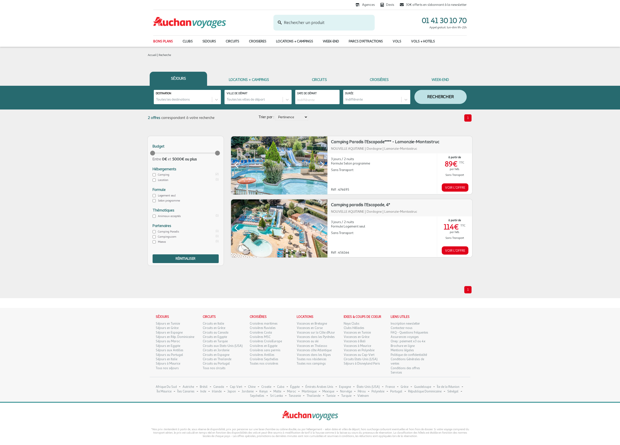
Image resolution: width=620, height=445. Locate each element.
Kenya (263, 391)
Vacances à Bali (354, 341)
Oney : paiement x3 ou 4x (408, 341)
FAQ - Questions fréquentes (409, 333)
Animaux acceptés (169, 216)
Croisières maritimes (264, 324)
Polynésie (378, 391)
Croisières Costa (261, 333)
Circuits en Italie (213, 324)
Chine (252, 387)
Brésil (204, 387)
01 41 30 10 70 (444, 20)
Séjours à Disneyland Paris (362, 364)
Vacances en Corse (310, 328)
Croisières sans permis (265, 350)
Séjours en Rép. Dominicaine (175, 337)
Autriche (188, 387)
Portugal (396, 391)
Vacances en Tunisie (357, 333)
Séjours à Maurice (168, 364)
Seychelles (257, 396)
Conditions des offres (405, 368)
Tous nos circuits (214, 368)
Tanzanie (295, 396)
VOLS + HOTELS (423, 41)
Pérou (362, 391)
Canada (218, 387)
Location (163, 180)
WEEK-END (331, 41)
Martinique (309, 391)
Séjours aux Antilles (169, 350)
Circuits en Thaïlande (217, 359)
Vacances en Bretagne (312, 324)
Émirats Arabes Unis (319, 387)
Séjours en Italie (166, 359)
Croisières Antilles (262, 355)
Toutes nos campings (311, 364)
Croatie (266, 387)
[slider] (152, 153)
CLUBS (188, 41)
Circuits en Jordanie (216, 350)
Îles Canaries (185, 391)
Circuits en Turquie (215, 341)
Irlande (217, 391)
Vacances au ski (307, 341)
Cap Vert (236, 387)
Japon (231, 391)
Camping (163, 174)
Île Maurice (164, 391)
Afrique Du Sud (166, 387)
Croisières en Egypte (263, 346)
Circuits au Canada (215, 333)
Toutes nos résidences (311, 359)
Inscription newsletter (405, 324)
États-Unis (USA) (368, 387)
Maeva (162, 241)
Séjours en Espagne (169, 333)
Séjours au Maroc (168, 341)
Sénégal (452, 391)
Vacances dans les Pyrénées (316, 337)
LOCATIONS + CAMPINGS (294, 41)
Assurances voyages (405, 337)
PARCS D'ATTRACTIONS (366, 41)
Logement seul (167, 195)
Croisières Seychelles (264, 359)
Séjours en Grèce (167, 328)
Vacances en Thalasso (312, 346)
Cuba (280, 387)
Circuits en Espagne (216, 355)
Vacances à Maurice (357, 346)
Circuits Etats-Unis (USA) (361, 359)
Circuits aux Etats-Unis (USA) (223, 346)
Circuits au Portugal (216, 364)
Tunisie (330, 396)
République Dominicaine (425, 391)
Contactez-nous (401, 328)
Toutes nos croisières (264, 364)
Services (396, 373)
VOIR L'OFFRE (455, 188)
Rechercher (440, 96)
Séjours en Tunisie (168, 324)
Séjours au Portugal (169, 355)
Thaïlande (313, 396)
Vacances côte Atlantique (314, 350)
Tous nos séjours (167, 368)
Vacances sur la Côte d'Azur (316, 333)
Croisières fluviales (263, 328)
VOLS (397, 41)
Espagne (345, 387)
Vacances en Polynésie (359, 350)
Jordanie (248, 391)
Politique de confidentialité (409, 355)
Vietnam (363, 396)
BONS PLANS (163, 41)
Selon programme (169, 200)
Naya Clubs (351, 324)
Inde (203, 391)
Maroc (291, 391)
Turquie (346, 396)
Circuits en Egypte (215, 337)
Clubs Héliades (354, 328)
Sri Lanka (276, 396)
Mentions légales (402, 350)
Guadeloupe (422, 387)
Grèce (404, 387)
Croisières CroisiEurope (266, 341)
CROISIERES (257, 41)
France (390, 387)
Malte (277, 391)
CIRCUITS (232, 41)
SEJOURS (209, 41)
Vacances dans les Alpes (314, 355)
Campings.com (167, 236)
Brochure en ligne (403, 346)
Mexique (328, 391)
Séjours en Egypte (168, 346)
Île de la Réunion (448, 387)
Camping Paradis (168, 231)
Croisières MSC (260, 337)
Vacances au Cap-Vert (359, 355)
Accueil (152, 55)
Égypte (295, 387)
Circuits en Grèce (214, 328)
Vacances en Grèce (356, 337)
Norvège (346, 391)
